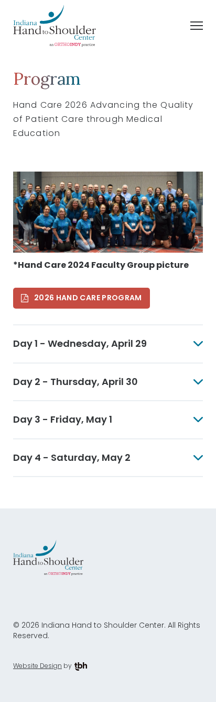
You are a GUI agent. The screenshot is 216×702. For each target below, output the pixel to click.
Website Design (37, 665)
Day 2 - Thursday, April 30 (75, 381)
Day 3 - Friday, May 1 (62, 419)
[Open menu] (196, 25)
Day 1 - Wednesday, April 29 (80, 343)
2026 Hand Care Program (88, 297)
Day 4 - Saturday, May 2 (72, 457)
